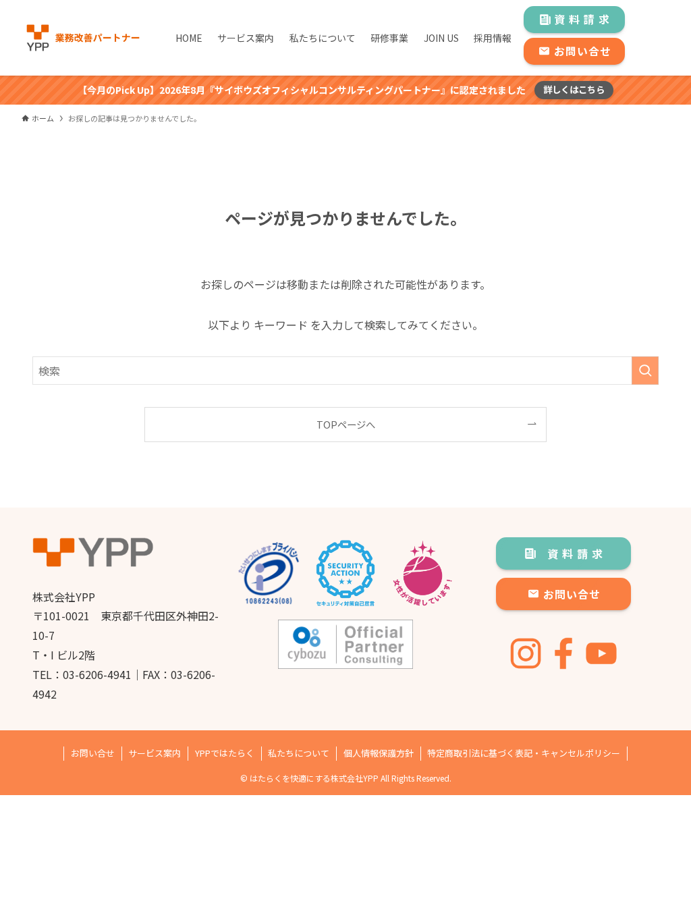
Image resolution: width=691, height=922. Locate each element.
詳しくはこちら (574, 89)
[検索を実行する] (645, 370)
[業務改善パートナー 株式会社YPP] (82, 38)
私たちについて (298, 753)
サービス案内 (154, 753)
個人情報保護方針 (378, 753)
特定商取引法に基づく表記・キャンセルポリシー (523, 753)
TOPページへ (345, 424)
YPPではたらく (224, 753)
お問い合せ (93, 753)
